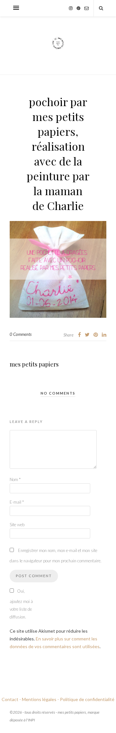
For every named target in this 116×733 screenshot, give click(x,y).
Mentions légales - (40, 699)
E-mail (17, 502)
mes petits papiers (34, 364)
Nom (15, 479)
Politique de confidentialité (87, 699)
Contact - (11, 699)
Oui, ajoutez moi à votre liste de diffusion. (21, 603)
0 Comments (21, 334)
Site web (17, 524)
